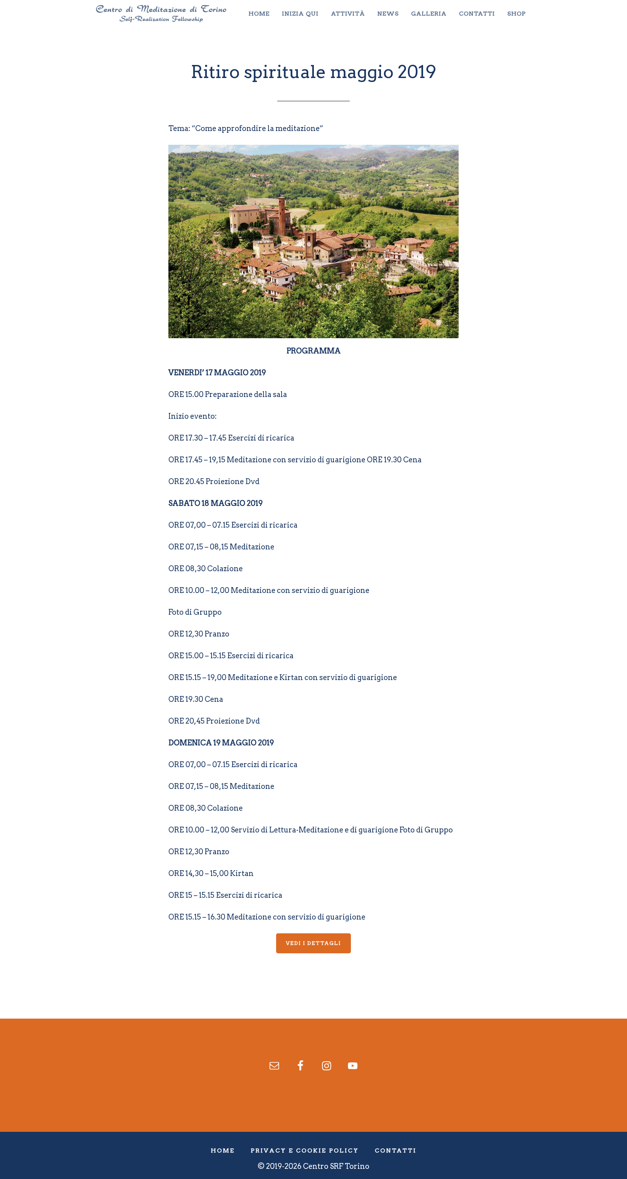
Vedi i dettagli (313, 943)
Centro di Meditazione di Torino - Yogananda (161, 14)
